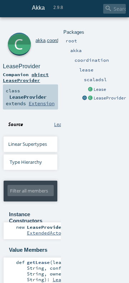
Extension (41, 103)
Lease (100, 89)
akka (40, 40)
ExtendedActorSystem (54, 233)
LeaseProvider (110, 98)
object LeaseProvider (26, 77)
